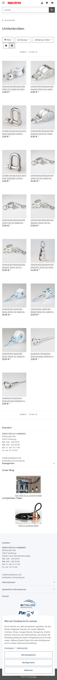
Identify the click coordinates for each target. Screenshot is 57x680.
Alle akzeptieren (28, 655)
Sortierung (22, 40)
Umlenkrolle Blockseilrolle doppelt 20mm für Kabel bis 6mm (42, 88)
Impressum (9, 648)
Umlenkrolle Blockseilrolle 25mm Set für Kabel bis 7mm (13, 221)
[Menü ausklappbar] (3, 1)
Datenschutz (22, 648)
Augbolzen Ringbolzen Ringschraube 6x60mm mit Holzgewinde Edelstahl (14, 399)
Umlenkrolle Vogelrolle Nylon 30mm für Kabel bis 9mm (13, 310)
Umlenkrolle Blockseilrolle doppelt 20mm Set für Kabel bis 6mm (42, 221)
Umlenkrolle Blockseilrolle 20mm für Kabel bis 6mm (13, 87)
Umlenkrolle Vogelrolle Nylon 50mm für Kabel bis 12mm (13, 355)
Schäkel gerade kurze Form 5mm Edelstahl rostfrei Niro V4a (14, 177)
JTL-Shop (33, 677)
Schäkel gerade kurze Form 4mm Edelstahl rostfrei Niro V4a (14, 132)
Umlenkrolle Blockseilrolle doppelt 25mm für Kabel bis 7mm (42, 132)
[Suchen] (52, 10)
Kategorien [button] (8, 463)
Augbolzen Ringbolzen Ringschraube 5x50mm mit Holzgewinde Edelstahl (42, 355)
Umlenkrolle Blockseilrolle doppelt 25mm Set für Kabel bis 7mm (13, 266)
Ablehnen (28, 670)
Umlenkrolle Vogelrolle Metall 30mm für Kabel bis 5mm (42, 310)
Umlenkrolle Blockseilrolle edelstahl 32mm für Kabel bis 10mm (42, 266)
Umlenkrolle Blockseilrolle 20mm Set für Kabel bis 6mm (42, 177)
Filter (8, 40)
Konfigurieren (28, 662)
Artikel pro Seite (42, 40)
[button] (42, 3)
